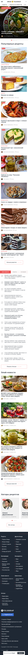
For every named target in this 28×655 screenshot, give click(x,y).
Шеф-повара (18, 575)
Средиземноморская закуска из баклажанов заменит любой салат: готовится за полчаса (13, 474)
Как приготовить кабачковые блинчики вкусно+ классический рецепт (12, 68)
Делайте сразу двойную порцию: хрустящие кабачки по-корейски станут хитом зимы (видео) (12, 394)
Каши (17, 549)
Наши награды (5, 631)
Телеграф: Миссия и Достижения (10, 641)
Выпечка (3, 93)
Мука (17, 559)
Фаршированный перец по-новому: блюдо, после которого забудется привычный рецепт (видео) (13, 347)
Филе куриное (19, 566)
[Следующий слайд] (26, 4)
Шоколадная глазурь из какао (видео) (14, 227)
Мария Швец (6, 398)
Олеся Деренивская (7, 230)
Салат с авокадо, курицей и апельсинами (12, 32)
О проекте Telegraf (6, 619)
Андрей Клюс (19, 588)
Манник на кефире (7, 95)
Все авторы (11, 525)
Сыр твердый (19, 568)
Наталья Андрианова (8, 36)
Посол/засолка (6, 570)
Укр (26, 1)
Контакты (4, 633)
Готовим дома (5, 583)
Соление (4, 559)
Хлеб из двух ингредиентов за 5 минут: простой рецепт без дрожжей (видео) (15, 322)
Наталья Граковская (8, 478)
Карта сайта (5, 638)
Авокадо (18, 563)
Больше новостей (12, 483)
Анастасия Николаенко (8, 97)
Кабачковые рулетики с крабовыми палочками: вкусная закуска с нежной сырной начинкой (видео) (14, 310)
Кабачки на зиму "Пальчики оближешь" (10, 175)
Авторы (3, 593)
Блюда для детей (6, 551)
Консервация (4, 556)
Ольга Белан (6, 179)
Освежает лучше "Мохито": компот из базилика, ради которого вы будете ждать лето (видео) (14, 421)
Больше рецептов (12, 262)
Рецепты (4, 4)
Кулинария (5, 581)
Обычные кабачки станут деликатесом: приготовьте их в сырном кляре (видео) (15, 341)
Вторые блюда (5, 541)
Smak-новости (5, 575)
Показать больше (11, 366)
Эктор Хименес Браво (20, 579)
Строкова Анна (6, 72)
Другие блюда (4, 118)
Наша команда (5, 636)
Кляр (17, 546)
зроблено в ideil (4, 650)
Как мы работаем (6, 624)
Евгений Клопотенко (21, 582)
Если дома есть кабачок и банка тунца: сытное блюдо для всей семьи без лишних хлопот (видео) (14, 303)
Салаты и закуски (5, 64)
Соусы (17, 541)
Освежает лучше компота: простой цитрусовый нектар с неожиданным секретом (13, 329)
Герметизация (5, 567)
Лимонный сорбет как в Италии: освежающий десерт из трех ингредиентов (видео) (13, 317)
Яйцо (17, 571)
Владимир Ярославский (19, 585)
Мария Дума (5, 596)
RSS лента (4, 643)
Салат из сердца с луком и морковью (13, 202)
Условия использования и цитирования (12, 626)
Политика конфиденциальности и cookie (12, 621)
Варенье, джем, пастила (6, 564)
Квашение (4, 561)
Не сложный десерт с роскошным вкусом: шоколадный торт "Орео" (12, 254)
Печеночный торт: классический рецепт (12, 148)
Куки (13, 653)
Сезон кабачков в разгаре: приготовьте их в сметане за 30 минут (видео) (15, 353)
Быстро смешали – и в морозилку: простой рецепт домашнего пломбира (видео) (15, 335)
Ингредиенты (18, 556)
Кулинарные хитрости (7, 578)
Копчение (18, 551)
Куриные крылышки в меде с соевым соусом (14, 121)
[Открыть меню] (2, 1)
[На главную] (14, 1)
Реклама (4, 629)
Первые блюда (6, 539)
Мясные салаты (4, 200)
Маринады (18, 544)
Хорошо (21, 653)
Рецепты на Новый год (16, 4)
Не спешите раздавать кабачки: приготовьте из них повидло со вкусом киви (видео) (11, 448)
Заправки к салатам (21, 539)
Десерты (3, 225)
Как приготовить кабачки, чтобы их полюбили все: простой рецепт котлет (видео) (14, 359)
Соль (17, 561)
